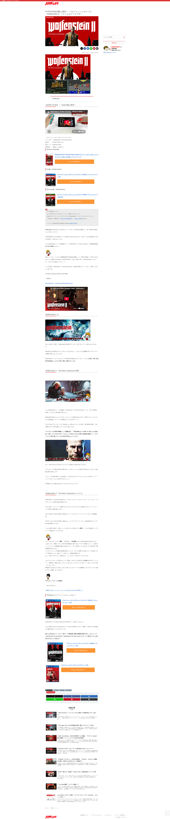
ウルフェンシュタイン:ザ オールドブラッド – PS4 (74, 665)
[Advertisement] (114, 22)
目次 (55, 98)
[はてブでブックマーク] (88, 48)
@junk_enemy (78, 218)
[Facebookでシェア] (84, 48)
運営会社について (84, 815)
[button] (97, 48)
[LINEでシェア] (91, 48)
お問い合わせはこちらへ (109, 52)
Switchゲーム (68, 690)
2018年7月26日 (73, 223)
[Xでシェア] (81, 48)
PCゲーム (56, 690)
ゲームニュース (49, 690)
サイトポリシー (109, 815)
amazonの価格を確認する (74, 161)
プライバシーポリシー (97, 815)
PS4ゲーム (62, 690)
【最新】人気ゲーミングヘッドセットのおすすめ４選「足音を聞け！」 (64, 590)
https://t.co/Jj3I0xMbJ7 (67, 218)
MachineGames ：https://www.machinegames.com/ (59, 283)
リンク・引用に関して (121, 815)
